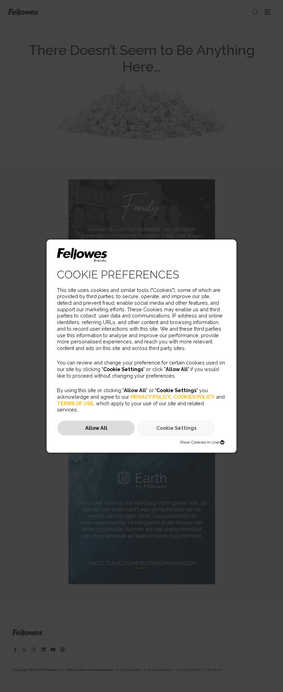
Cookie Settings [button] (176, 428)
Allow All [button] (96, 428)
